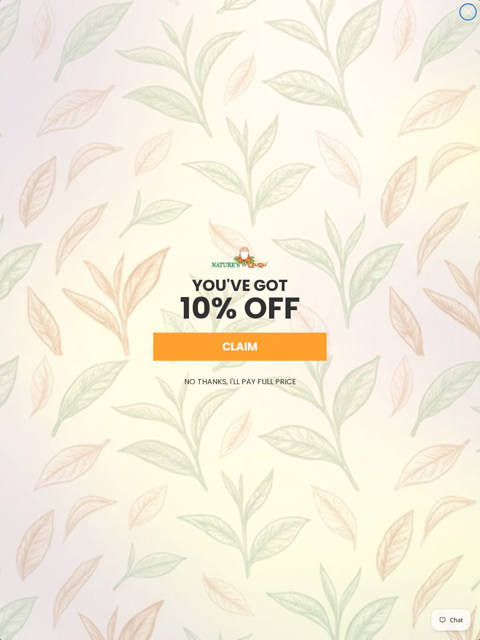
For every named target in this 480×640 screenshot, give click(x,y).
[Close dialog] (468, 12)
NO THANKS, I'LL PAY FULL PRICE (240, 381)
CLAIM (240, 346)
